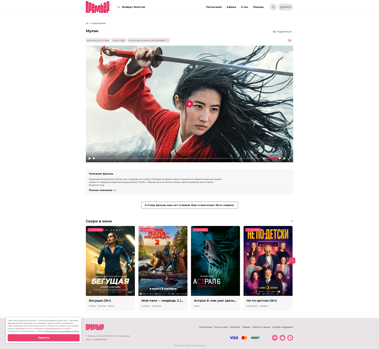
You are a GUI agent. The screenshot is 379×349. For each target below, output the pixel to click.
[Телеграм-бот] (282, 338)
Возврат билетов (133, 7)
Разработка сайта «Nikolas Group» (189, 345)
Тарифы (246, 327)
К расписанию (98, 23)
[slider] (169, 158)
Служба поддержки (282, 327)
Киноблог (235, 327)
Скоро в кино (221, 327)
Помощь (258, 7)
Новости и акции (261, 327)
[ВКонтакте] (275, 338)
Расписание (214, 7)
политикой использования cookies (61, 331)
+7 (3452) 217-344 (99, 339)
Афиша (231, 7)
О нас (244, 7)
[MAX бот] (290, 338)
